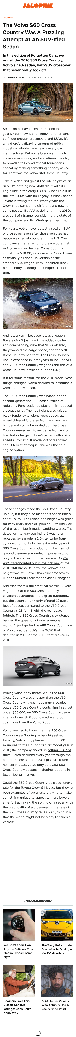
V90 (12, 365)
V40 (69, 365)
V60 (69, 360)
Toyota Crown (31, 787)
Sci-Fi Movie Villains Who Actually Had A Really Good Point (55, 1005)
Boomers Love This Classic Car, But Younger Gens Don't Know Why (17, 1006)
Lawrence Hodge (16, 77)
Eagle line (10, 191)
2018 (22, 765)
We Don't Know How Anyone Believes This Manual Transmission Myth (18, 951)
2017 (41, 760)
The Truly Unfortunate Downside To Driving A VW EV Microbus (57, 949)
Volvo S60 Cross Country (48, 173)
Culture (8, 18)
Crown (8, 205)
